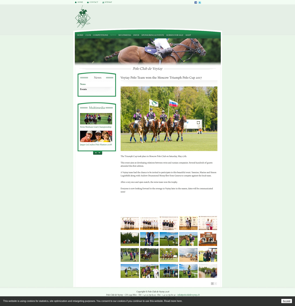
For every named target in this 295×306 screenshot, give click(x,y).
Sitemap (108, 2)
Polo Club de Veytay (83, 17)
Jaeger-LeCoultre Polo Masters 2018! (96, 144)
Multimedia (124, 35)
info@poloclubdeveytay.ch (188, 295)
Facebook (195, 2)
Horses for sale (174, 35)
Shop (188, 35)
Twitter (199, 2)
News (113, 35)
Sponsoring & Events (153, 35)
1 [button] (212, 283)
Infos (136, 35)
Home (80, 35)
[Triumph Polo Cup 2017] (130, 223)
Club (88, 35)
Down (100, 152)
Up (95, 152)
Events (83, 89)
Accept (286, 301)
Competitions (100, 35)
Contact (94, 2)
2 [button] (215, 283)
